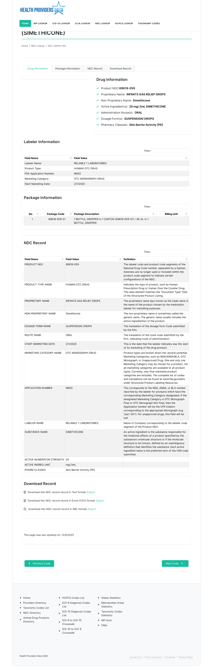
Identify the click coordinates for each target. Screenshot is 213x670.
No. (31, 213)
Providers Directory (34, 602)
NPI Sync (106, 620)
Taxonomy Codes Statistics (111, 613)
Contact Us (135, 657)
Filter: (147, 150)
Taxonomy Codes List (36, 607)
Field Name (31, 158)
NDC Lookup (37, 45)
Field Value (80, 158)
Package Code (55, 213)
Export (91, 492)
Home (24, 45)
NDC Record (94, 68)
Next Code (172, 563)
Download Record (120, 68)
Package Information (67, 68)
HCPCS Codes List (73, 597)
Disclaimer (170, 657)
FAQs (104, 625)
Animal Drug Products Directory (36, 619)
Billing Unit (171, 213)
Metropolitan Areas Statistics (112, 604)
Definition (130, 259)
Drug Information (38, 68)
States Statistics (111, 597)
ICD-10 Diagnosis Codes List (76, 613)
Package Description (86, 213)
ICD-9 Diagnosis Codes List (76, 604)
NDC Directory (32, 612)
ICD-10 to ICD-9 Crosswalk (71, 630)
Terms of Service (153, 657)
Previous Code (41, 563)
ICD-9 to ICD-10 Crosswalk (71, 622)
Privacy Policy (186, 657)
